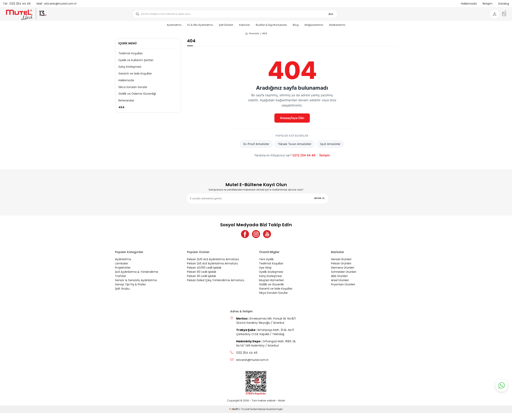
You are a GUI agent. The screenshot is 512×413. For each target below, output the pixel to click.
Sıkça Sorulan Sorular (273, 293)
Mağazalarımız (314, 25)
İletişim (487, 4)
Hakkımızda (469, 4)
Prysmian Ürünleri (343, 284)
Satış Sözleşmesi (129, 67)
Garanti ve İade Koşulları (135, 73)
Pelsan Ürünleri (341, 263)
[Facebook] (245, 234)
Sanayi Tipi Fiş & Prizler (130, 284)
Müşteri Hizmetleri (271, 280)
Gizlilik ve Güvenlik (271, 284)
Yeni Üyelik (266, 259)
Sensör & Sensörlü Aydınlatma (136, 280)
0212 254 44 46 (17, 4)
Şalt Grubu (122, 289)
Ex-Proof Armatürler (256, 144)
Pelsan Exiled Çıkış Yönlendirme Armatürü (215, 280)
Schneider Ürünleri (343, 272)
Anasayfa (254, 33)
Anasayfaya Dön (292, 118)
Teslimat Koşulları (130, 53)
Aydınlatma (174, 25)
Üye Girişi (265, 268)
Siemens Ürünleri (342, 268)
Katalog (503, 4)
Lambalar (121, 263)
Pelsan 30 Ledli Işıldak (201, 276)
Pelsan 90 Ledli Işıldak (201, 272)
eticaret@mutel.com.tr (57, 4)
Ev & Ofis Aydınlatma (200, 25)
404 (121, 107)
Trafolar (120, 276)
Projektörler (123, 268)
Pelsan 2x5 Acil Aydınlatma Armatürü (212, 263)
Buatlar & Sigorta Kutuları (271, 25)
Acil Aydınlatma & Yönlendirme (136, 272)
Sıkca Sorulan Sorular (132, 87)
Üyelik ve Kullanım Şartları (135, 60)
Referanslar (126, 100)
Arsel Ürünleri (340, 280)
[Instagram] (256, 234)
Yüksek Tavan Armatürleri (294, 144)
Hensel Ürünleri (341, 259)
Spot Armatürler (330, 144)
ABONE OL (319, 198)
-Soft (234, 409)
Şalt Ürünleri (226, 25)
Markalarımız (337, 25)
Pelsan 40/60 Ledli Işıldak (204, 268)
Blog (296, 25)
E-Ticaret (244, 409)
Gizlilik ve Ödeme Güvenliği (137, 94)
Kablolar (244, 25)
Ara (330, 14)
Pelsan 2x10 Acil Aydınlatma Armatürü (213, 259)
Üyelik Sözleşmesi (271, 272)
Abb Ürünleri (339, 276)
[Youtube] (267, 234)
